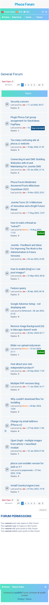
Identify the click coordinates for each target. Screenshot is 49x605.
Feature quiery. (18, 288)
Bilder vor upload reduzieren (25, 345)
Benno (25, 230)
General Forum (12, 74)
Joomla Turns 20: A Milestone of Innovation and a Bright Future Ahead (28, 206)
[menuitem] (26, 12)
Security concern (20, 101)
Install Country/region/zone (25, 485)
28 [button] (39, 85)
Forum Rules (9, 12)
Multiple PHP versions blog (25, 383)
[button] (18, 84)
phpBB (17, 592)
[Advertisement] (24, 45)
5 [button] (34, 85)
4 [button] (31, 85)
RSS (20, 12)
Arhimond (26, 311)
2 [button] (25, 85)
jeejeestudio (27, 470)
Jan (23, 105)
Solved (41, 233)
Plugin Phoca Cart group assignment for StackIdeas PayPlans (25, 121)
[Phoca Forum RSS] (17, 12)
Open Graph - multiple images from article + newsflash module (26, 444)
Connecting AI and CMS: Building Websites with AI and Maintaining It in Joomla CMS (28, 163)
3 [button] (28, 85)
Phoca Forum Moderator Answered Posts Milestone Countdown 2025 (25, 186)
